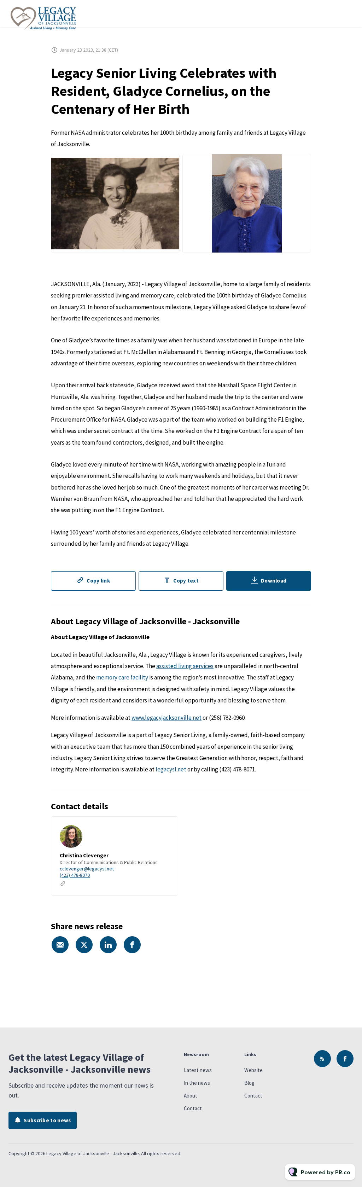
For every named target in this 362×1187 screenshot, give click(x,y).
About (190, 1095)
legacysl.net (170, 769)
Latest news (198, 1070)
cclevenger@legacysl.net (87, 868)
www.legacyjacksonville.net (167, 718)
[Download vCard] (165, 828)
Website (253, 1070)
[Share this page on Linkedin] (108, 944)
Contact (193, 1108)
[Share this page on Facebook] (132, 944)
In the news (197, 1082)
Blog (249, 1082)
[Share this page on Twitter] (84, 944)
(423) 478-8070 (75, 875)
